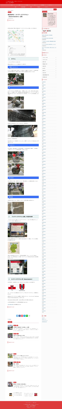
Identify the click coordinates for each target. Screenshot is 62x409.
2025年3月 (44, 133)
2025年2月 (44, 136)
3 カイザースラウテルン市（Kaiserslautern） (16, 55)
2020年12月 (44, 289)
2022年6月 (44, 234)
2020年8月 (44, 301)
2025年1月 (43, 139)
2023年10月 (44, 185)
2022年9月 (44, 225)
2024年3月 (44, 170)
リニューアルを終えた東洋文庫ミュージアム (49, 44)
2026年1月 (43, 103)
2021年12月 (44, 252)
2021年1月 (43, 286)
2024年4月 (44, 167)
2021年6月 (43, 271)
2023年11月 (44, 182)
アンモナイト (11, 50)
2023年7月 (44, 194)
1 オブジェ (10, 47)
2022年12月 (44, 216)
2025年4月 (44, 130)
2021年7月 (43, 268)
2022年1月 (43, 249)
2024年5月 (44, 164)
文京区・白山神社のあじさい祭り (19, 335)
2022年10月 (44, 222)
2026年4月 (44, 94)
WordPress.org (44, 321)
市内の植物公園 (10, 304)
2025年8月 (44, 118)
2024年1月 (43, 176)
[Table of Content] (24, 46)
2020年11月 (44, 292)
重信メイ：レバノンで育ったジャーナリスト (21, 355)
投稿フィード (44, 319)
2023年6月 (44, 197)
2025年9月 (44, 115)
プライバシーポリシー (29, 402)
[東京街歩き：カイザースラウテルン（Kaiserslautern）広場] (24, 316)
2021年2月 (43, 283)
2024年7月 (44, 158)
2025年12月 (44, 106)
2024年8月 (44, 155)
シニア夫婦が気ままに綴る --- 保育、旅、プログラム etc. (31, 404)
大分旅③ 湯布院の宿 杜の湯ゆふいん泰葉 (21, 327)
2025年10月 (44, 112)
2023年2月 (44, 210)
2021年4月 (43, 277)
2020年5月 (44, 310)
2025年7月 (44, 121)
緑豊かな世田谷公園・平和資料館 (47, 35)
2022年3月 (44, 243)
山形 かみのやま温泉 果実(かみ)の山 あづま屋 (49, 48)
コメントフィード (45, 320)
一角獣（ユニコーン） (12, 48)
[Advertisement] (25, 24)
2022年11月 (44, 219)
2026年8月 (44, 81)
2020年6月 (44, 307)
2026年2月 (44, 100)
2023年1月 (43, 213)
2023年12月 (44, 179)
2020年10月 (44, 295)
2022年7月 (43, 231)
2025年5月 (44, 127)
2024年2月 (44, 173)
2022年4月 (44, 240)
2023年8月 (44, 191)
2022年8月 (44, 228)
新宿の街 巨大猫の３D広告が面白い (19, 384)
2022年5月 (44, 237)
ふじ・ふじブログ (10, 2)
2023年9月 (44, 188)
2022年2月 (43, 246)
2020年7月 (44, 304)
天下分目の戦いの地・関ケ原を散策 (47, 38)
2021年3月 (43, 280)
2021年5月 (43, 274)
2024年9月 (44, 152)
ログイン (43, 317)
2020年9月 (44, 298)
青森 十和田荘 (16, 363)
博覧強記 (10, 319)
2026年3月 (44, 97)
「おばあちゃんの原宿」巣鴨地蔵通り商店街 (49, 41)
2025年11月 (44, 109)
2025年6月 (44, 124)
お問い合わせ (34, 402)
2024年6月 (44, 161)
